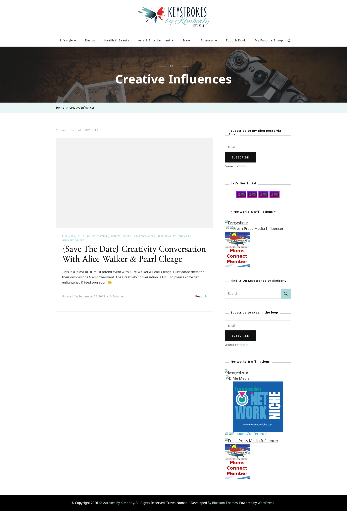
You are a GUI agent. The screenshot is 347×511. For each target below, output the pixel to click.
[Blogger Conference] (248, 434)
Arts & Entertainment (154, 40)
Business (207, 40)
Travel (187, 40)
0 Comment (118, 296)
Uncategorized (73, 240)
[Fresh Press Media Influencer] (257, 228)
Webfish (243, 166)
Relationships (144, 236)
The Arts (184, 236)
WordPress (266, 503)
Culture (84, 236)
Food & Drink (236, 40)
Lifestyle (66, 40)
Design (90, 40)
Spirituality (167, 236)
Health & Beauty (116, 40)
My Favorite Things (269, 40)
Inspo (127, 236)
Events (116, 236)
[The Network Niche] (258, 384)
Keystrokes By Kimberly (116, 503)
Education (100, 236)
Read (199, 296)
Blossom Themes (225, 503)
